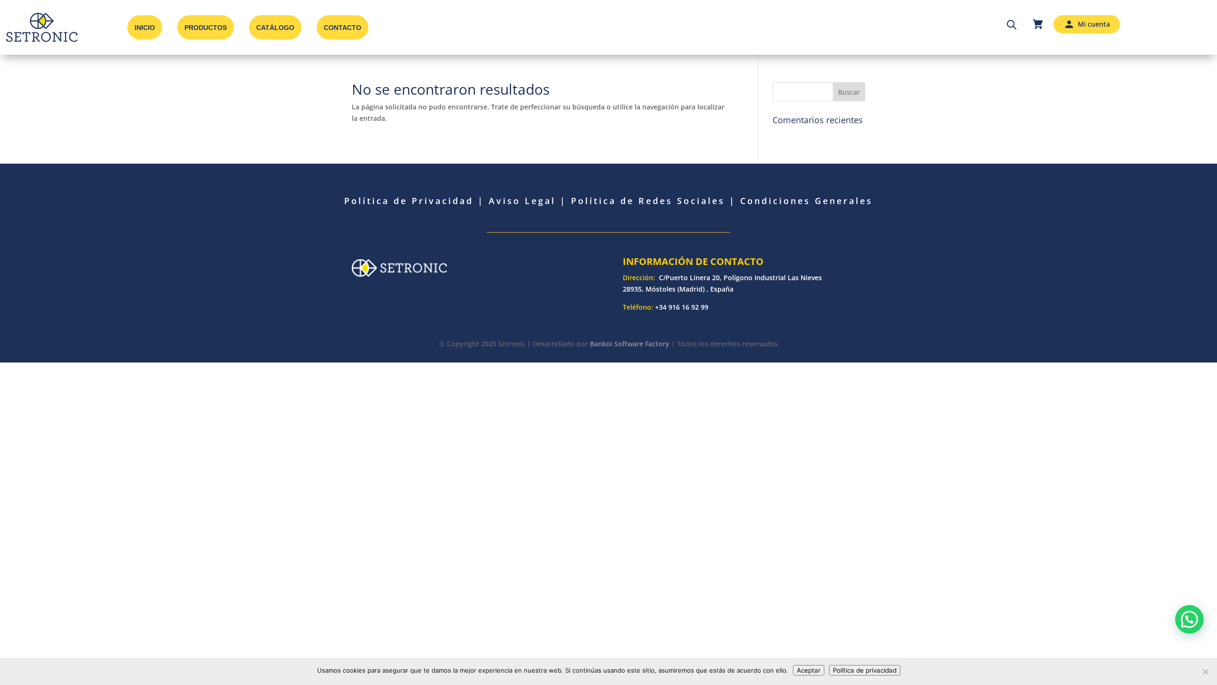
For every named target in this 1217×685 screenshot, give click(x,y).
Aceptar (809, 670)
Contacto (342, 27)
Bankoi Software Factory (629, 343)
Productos (205, 27)
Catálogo (275, 27)
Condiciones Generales (806, 200)
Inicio (145, 27)
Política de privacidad (865, 670)
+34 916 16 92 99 (681, 307)
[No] (1205, 671)
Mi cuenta (1094, 24)
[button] (1189, 619)
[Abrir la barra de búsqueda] (1011, 24)
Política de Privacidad (408, 200)
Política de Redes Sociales (648, 200)
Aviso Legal (522, 200)
